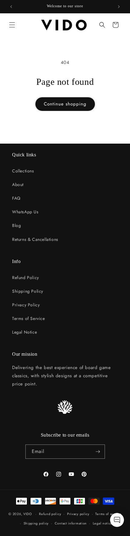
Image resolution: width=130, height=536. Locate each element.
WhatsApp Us (25, 212)
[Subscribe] (98, 451)
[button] (12, 25)
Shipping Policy (27, 291)
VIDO (27, 513)
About (18, 184)
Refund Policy (25, 278)
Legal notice (102, 523)
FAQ (16, 198)
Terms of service (108, 513)
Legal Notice (24, 332)
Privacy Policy (26, 305)
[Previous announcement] (11, 6)
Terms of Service (28, 318)
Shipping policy (36, 523)
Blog (16, 225)
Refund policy (50, 513)
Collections (23, 171)
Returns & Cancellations (35, 239)
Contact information (71, 523)
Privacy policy (78, 513)
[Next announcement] (118, 6)
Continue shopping (65, 104)
